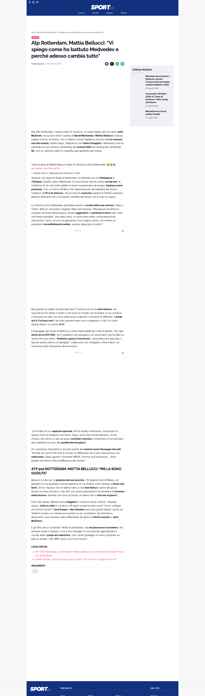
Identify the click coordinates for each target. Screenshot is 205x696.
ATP (35, 571)
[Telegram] (37, 2)
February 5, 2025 (72, 173)
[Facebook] (30, 2)
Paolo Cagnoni (37, 64)
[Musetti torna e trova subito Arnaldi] (138, 115)
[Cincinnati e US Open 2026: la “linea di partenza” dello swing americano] (138, 99)
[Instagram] (33, 2)
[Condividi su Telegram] (122, 64)
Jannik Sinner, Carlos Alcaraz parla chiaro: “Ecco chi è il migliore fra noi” (76, 559)
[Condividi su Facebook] (107, 64)
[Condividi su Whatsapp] (117, 64)
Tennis (124, 13)
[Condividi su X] (112, 64)
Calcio (81, 13)
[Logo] (102, 7)
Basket (110, 13)
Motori (95, 13)
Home (33, 32)
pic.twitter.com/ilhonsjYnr (45, 168)
